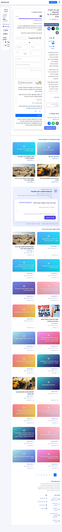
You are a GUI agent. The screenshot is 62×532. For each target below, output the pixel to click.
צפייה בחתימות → (38, 20)
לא (35, 111)
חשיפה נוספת (51, 47)
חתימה (39, 115)
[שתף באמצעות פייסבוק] (49, 123)
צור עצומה (53, 2)
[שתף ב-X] (53, 28)
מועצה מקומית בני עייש (37, 103)
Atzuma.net (5, 2)
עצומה (51, 38)
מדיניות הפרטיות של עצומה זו (34, 108)
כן (40, 111)
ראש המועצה (39, 99)
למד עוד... (7, 26)
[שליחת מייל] (49, 28)
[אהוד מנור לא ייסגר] (48, 151)
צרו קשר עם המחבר (54, 105)
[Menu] (59, 2)
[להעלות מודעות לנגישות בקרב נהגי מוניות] (48, 174)
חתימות (51, 42)
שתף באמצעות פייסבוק (51, 25)
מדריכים (57, 495)
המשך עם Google (34, 38)
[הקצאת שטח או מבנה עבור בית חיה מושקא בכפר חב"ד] (24, 174)
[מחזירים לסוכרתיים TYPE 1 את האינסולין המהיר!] (24, 152)
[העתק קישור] (57, 32)
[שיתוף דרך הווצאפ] (57, 28)
